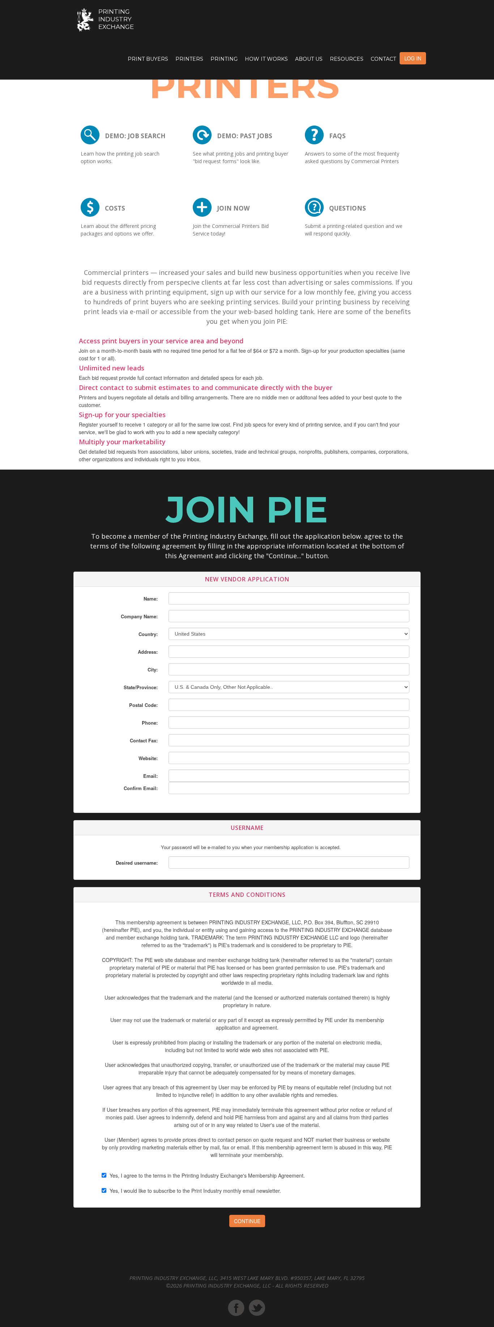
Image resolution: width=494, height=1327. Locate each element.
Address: (148, 651)
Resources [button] (346, 59)
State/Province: (141, 687)
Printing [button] (224, 59)
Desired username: (137, 862)
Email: (150, 775)
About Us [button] (309, 59)
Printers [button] (189, 59)
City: (153, 669)
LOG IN (412, 58)
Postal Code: (143, 704)
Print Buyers (148, 59)
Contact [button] (383, 59)
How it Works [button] (266, 59)
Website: (148, 758)
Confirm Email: (141, 788)
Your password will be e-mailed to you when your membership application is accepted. (251, 847)
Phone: (150, 722)
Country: (148, 634)
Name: (151, 598)
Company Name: (139, 616)
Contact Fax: (144, 740)
